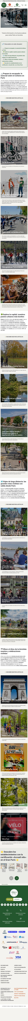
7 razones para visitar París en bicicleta (13, 127)
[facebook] (2, 905)
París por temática (5, 884)
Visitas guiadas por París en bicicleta (12, 267)
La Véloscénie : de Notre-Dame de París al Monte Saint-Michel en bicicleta (14, 533)
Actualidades (17, 969)
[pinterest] (14, 905)
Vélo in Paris (5, 839)
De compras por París (6, 978)
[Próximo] (17, 878)
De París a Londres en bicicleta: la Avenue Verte (12, 601)
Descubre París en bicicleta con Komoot (14, 469)
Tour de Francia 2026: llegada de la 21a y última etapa (14, 700)
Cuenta (2, 995)
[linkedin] (8, 905)
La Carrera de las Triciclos (9, 769)
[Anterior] (11, 878)
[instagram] (5, 905)
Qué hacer (3, 967)
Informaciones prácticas (20, 971)
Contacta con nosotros (20, 973)
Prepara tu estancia (5, 971)
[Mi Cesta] (22, 5)
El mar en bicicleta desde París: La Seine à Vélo (14, 634)
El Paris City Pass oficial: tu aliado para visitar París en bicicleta (13, 195)
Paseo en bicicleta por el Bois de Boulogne (11, 399)
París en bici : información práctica (12, 301)
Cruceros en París (5, 973)
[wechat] (17, 905)
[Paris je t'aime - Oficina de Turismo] (3, 5)
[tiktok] (11, 905)
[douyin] (20, 905)
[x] (26, 905)
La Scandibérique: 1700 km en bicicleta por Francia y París (13, 567)
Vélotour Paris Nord (8, 735)
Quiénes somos (17, 965)
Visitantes (16, 899)
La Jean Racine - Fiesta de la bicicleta (13, 804)
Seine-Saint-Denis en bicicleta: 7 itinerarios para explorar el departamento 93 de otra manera (12, 433)
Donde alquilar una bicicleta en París (13, 232)
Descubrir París (4, 965)
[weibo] (23, 905)
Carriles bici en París (8, 162)
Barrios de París (5, 980)
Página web (9, 899)
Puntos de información (20, 967)
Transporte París (5, 982)
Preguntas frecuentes (6, 997)
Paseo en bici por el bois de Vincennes (13, 366)
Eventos (3, 969)
